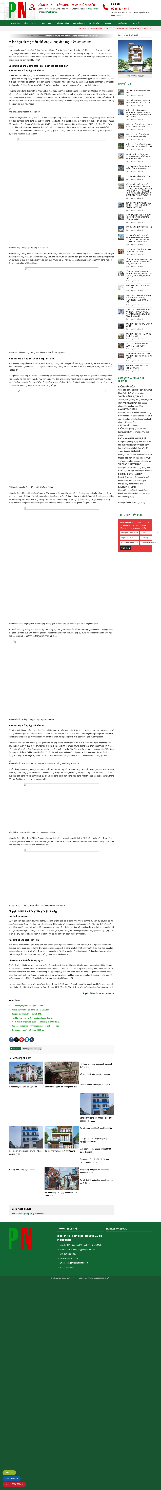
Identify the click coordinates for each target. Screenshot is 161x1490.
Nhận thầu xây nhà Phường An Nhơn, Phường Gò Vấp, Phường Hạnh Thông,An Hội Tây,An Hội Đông (138, 313)
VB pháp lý (109, 23)
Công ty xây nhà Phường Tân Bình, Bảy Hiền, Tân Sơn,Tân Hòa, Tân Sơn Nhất (139, 261)
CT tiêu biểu (94, 23)
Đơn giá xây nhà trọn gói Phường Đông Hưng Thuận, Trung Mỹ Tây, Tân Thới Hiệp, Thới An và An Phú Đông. (138, 238)
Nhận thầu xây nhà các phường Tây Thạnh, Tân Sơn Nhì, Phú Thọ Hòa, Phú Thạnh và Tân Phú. (138, 113)
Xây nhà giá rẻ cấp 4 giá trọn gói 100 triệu (28, 1030)
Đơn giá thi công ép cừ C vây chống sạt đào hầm (138, 251)
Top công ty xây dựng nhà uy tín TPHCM (27, 1006)
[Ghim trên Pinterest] (21, 1039)
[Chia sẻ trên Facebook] (11, 1039)
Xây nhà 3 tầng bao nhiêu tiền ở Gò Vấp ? (137, 367)
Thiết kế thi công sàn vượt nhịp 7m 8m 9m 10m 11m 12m (138, 101)
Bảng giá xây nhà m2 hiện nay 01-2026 (27, 1014)
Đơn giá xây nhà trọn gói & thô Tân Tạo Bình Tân (30, 1010)
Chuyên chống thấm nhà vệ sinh (138, 91)
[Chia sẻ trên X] (16, 1039)
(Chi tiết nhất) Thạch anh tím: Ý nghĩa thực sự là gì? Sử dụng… (36, 1022)
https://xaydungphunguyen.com (81, 1249)
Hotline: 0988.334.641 (14, 1484)
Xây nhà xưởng (63, 23)
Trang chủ (15, 23)
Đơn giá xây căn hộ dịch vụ (138, 176)
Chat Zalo (9, 1473)
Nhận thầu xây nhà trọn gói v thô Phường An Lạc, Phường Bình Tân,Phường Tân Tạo (139, 299)
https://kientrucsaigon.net (102, 993)
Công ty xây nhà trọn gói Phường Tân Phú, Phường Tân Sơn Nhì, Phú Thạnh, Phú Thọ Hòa (139, 275)
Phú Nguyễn (51, 12)
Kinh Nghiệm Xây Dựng (32, 1049)
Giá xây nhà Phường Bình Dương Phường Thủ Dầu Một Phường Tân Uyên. (138, 156)
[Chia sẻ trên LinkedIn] (26, 1039)
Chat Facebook (11, 1478)
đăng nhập (24, 1213)
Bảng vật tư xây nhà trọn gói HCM (138, 287)
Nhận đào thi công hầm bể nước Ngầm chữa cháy (137, 135)
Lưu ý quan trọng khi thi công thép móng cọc (137, 345)
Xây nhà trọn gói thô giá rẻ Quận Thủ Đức (138, 335)
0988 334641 (93, 9)
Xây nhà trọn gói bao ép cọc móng (139, 325)
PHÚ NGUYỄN (104, 1278)
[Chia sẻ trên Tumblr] (31, 1039)
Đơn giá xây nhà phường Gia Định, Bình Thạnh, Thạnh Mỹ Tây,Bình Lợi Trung (138, 205)
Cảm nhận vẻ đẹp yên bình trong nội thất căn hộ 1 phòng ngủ (35, 1026)
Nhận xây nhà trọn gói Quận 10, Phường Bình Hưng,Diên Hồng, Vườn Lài (138, 217)
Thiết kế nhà (46, 23)
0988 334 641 (73, 1258)
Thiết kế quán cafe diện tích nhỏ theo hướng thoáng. (32, 1018)
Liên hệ (136, 23)
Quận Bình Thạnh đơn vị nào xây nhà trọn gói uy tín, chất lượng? (139, 356)
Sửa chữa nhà (79, 23)
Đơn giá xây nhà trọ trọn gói (139, 227)
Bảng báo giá (29, 23)
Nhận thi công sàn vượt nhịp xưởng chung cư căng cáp (139, 125)
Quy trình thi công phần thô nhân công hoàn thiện (138, 167)
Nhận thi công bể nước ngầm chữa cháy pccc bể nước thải (139, 145)
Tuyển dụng (122, 23)
